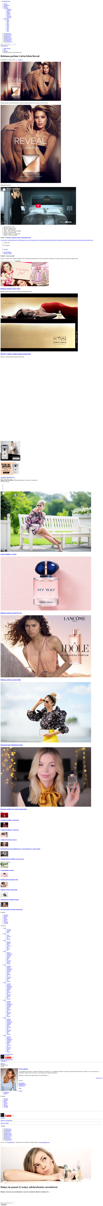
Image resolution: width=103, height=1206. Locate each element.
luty (7, 950)
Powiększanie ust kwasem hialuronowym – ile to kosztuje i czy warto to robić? (20, 849)
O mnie (5, 3)
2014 (8, 27)
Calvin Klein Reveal (12, 240)
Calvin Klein (4, 240)
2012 (8, 29)
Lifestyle (9, 10)
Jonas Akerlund (42, 240)
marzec (8, 948)
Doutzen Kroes (35, 240)
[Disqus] (51, 379)
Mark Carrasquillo (58, 240)
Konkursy (9, 9)
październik (9, 954)
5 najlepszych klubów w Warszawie (10, 830)
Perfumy (9, 13)
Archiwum (6, 18)
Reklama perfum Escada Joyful (10, 288)
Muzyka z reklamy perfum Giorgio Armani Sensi (16, 354)
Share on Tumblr (8, 253)
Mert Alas (65, 240)
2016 (8, 24)
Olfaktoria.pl (4, 1061)
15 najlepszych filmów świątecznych (10, 820)
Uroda (8, 14)
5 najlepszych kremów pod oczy (9, 839)
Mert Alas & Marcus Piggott (75, 240)
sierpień (8, 931)
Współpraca (6, 5)
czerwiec (6, 51)
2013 (8, 28)
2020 (8, 20)
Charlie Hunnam (21, 240)
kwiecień (9, 960)
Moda (8, 12)
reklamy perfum (85, 240)
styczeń (8, 939)
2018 (8, 21)
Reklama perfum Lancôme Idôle (11, 680)
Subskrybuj (3, 1204)
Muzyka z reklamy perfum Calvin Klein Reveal (19, 237)
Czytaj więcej (99, 1078)
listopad (8, 941)
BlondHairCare (22, 1084)
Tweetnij (6, 249)
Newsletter (3, 477)
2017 (8, 22)
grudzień (9, 966)
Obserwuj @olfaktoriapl (6, 1120)
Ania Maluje (22, 1083)
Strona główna (7, 48)
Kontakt (5, 6)
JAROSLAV (22, 1085)
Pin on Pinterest (7, 252)
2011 (8, 31)
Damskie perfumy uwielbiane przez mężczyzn (12, 859)
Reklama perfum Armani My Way (11, 613)
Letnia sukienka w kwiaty (9, 554)
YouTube (9, 17)
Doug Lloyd (28, 240)
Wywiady (9, 16)
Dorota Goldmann (23, 1069)
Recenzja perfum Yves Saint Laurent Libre (14, 809)
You (3, 1054)
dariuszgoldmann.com (44, 1142)
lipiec (8, 932)
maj (7, 937)
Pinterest (3, 1059)
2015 (8, 25)
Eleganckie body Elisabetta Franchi (12, 745)
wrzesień (9, 929)
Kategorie (6, 8)
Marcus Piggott (50, 240)
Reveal (91, 240)
